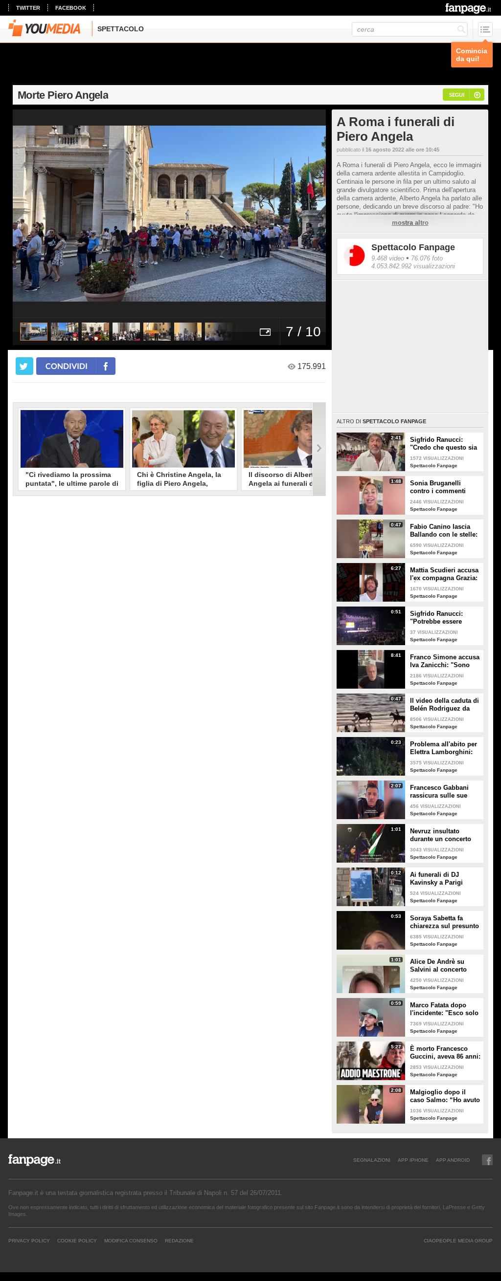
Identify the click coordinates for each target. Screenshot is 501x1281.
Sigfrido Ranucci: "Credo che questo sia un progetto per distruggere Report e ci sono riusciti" (444, 444)
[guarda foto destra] (200, 213)
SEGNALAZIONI (371, 1159)
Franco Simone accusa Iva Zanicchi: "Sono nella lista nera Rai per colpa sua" (444, 661)
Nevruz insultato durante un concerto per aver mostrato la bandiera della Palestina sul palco (440, 835)
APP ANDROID (453, 1159)
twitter (28, 8)
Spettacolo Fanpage (413, 247)
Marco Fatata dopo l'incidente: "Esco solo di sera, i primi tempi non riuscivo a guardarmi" (444, 1009)
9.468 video (387, 258)
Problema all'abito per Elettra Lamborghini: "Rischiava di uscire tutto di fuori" (443, 748)
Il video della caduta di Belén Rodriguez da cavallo (444, 705)
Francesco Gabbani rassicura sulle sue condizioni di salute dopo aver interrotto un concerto (445, 792)
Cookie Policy (77, 1240)
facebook (70, 8)
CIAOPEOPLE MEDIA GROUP (458, 1240)
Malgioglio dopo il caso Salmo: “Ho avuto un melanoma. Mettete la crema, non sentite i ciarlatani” (445, 1096)
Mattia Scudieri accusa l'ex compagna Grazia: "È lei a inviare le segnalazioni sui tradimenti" (444, 574)
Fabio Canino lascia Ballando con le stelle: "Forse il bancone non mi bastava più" (444, 531)
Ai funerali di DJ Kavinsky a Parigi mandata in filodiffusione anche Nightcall (440, 879)
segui (456, 94)
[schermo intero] (265, 331)
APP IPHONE (413, 1159)
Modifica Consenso (131, 1240)
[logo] (469, 8)
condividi (67, 365)
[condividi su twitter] (24, 366)
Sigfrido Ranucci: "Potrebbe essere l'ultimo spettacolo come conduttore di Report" (439, 618)
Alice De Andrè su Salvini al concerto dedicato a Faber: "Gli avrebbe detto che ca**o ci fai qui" (443, 966)
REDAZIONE (179, 1240)
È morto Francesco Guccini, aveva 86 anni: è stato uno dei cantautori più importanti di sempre (445, 1053)
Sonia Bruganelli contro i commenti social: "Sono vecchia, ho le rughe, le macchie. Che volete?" (444, 487)
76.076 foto (427, 258)
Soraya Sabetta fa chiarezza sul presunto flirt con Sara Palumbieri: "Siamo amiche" (444, 922)
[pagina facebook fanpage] (487, 1159)
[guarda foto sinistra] (44, 213)
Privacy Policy (29, 1240)
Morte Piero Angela (63, 95)
